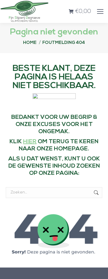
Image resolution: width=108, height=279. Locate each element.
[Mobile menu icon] (100, 11)
